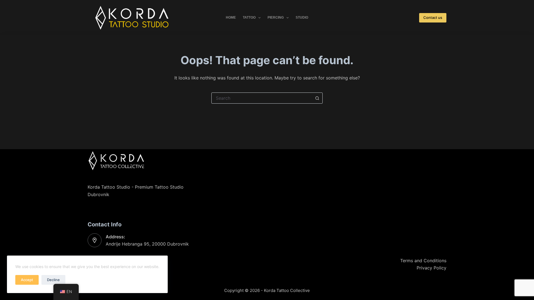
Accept (27, 280)
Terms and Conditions (423, 260)
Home (231, 17)
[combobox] (262, 98)
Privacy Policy (431, 268)
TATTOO (249, 17)
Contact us (432, 17)
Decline (53, 280)
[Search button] (317, 98)
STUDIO (302, 17)
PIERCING (276, 17)
